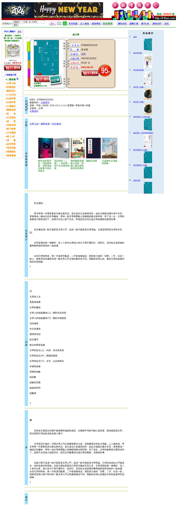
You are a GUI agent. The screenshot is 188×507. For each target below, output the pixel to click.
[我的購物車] (123, 8)
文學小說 (34, 124)
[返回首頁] (166, 25)
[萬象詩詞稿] (93, 148)
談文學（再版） (139, 87)
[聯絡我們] (156, 25)
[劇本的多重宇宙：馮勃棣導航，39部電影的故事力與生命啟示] (45, 148)
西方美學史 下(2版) (140, 165)
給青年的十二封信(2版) (141, 117)
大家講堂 (45, 102)
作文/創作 (56, 124)
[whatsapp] (65, 25)
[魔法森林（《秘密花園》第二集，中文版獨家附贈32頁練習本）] (12, 50)
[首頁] (156, 8)
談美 (135, 37)
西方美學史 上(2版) (140, 150)
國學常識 (45, 124)
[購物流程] (122, 25)
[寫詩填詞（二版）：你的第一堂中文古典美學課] (62, 148)
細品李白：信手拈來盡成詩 (143, 133)
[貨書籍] (107, 25)
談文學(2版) (137, 53)
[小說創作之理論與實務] (109, 148)
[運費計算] (133, 25)
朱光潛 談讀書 (138, 70)
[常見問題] (148, 8)
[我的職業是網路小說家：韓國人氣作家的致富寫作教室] (77, 148)
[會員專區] (96, 25)
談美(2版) (136, 180)
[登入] (52, 25)
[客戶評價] (59, 25)
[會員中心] (140, 8)
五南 (83, 54)
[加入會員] (131, 8)
